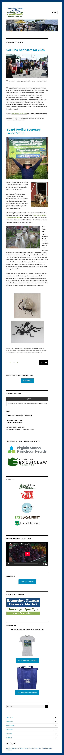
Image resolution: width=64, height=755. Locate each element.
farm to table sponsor (38, 118)
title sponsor (22, 120)
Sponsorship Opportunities (19, 114)
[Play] (8, 564)
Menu (54, 12)
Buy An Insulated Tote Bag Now (27, 692)
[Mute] (43, 564)
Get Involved (10, 725)
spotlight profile (37, 352)
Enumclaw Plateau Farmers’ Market (14, 748)
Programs (9, 721)
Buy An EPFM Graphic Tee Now (27, 660)
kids (13, 352)
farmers (28, 350)
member (17, 352)
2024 (30, 118)
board (16, 348)
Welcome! (9, 717)
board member (39, 348)
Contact (9, 737)
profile (26, 118)
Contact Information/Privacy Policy (33, 748)
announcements (19, 118)
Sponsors (9, 729)
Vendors (9, 733)
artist (29, 348)
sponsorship (15, 120)
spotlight (30, 352)
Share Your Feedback (27, 582)
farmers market (35, 350)
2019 (24, 348)
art (27, 348)
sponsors (8, 120)
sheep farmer (23, 352)
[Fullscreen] (46, 564)
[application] (27, 554)
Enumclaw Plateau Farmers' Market (16, 350)
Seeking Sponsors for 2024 (25, 50)
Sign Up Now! (27, 381)
